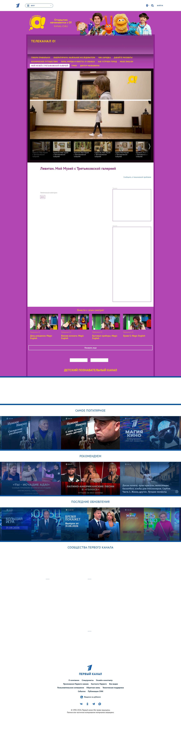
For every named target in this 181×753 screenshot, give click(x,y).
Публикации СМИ (95, 691)
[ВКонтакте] (45, 179)
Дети (42, 197)
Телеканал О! (43, 41)
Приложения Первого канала (76, 684)
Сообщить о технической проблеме (137, 177)
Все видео (113, 684)
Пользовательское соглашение (70, 687)
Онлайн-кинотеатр (104, 680)
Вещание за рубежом (92, 697)
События (81, 691)
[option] (41, 148)
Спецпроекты (88, 680)
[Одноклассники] (58, 179)
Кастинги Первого (99, 684)
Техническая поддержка (113, 687)
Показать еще (90, 347)
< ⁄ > (69, 179)
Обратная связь (93, 687)
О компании (74, 680)
